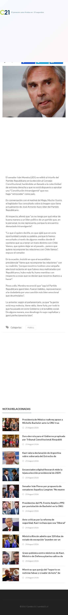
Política (31, 327)
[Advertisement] (34, 146)
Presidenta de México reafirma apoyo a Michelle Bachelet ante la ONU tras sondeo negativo (42, 422)
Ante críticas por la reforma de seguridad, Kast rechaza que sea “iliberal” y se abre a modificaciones (44, 523)
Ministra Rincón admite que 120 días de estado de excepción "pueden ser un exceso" (43, 539)
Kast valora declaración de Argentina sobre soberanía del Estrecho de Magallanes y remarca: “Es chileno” (41, 456)
